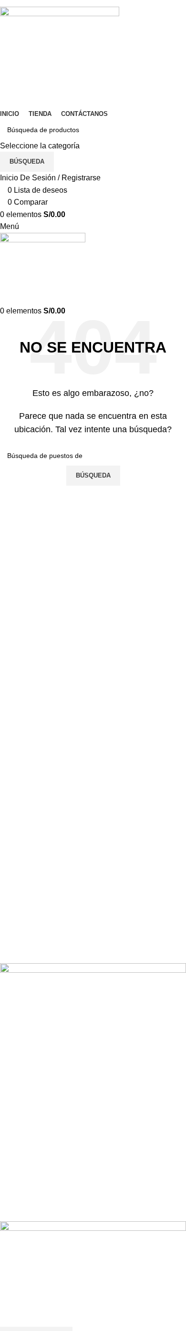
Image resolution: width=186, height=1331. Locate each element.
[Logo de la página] (59, 56)
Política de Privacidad (37, 1148)
